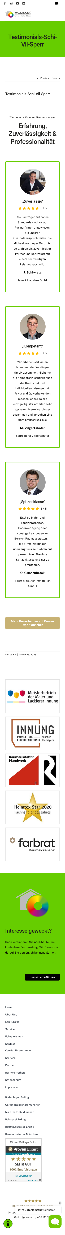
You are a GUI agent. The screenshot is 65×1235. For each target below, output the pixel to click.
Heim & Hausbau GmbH (32, 280)
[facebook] (4, 3)
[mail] (23, 3)
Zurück (44, 78)
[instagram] (11, 3)
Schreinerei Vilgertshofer (32, 435)
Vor (55, 78)
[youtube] (17, 3)
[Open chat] (55, 1221)
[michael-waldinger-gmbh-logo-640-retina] (18, 11)
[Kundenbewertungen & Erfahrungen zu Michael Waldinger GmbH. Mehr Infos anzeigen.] (32, 1160)
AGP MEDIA (44, 1217)
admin (13, 654)
